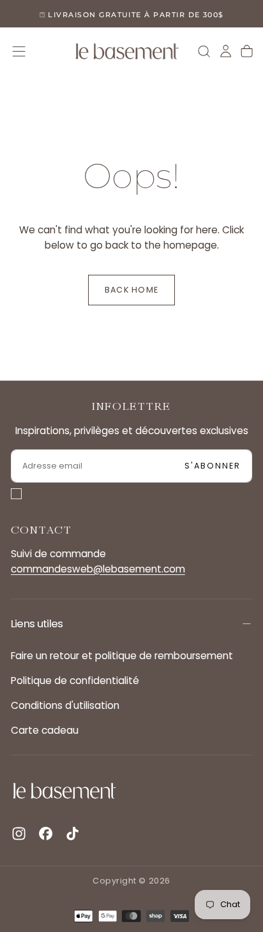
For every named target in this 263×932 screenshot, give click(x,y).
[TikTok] (72, 833)
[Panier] (247, 51)
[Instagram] (19, 833)
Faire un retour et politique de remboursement (122, 655)
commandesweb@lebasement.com (98, 569)
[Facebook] (46, 833)
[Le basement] (64, 791)
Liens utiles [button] (37, 623)
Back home (131, 289)
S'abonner (212, 465)
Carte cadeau (45, 730)
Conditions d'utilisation (65, 705)
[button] (19, 51)
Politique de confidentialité (75, 680)
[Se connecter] (226, 51)
